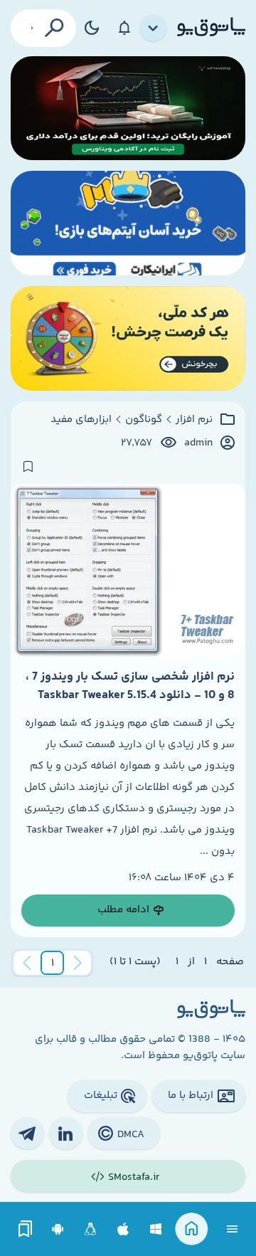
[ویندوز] (156, 1229)
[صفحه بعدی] (27, 963)
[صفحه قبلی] (77, 963)
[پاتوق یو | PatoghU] (211, 27)
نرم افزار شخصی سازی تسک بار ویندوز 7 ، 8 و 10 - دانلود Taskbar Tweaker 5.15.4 (130, 685)
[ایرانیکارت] (128, 223)
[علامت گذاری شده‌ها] (26, 1229)
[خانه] (191, 1229)
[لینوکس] (91, 1229)
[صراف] (128, 338)
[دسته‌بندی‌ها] (153, 28)
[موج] (128, 108)
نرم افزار (194, 420)
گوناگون (143, 420)
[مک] (123, 1229)
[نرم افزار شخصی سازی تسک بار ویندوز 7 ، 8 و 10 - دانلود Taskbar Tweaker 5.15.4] (128, 570)
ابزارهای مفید (81, 420)
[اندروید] (58, 1229)
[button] (53, 963)
